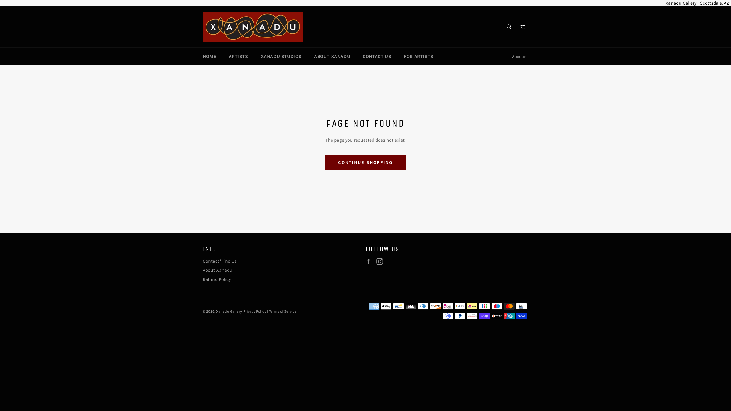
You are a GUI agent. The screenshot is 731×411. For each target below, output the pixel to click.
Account (520, 56)
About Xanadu (332, 56)
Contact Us (377, 56)
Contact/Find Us (220, 261)
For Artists (418, 56)
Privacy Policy (254, 311)
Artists (238, 56)
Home (209, 56)
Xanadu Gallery (229, 311)
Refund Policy (217, 279)
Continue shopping (365, 162)
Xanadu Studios (281, 56)
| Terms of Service (282, 311)
